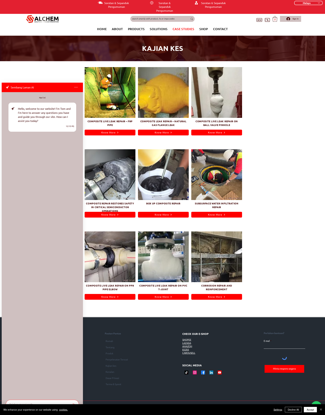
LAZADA (186, 343)
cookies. (63, 409)
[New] (259, 19)
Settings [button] (278, 409)
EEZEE (185, 349)
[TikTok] (186, 372)
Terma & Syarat (113, 384)
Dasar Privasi (112, 378)
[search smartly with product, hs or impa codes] (192, 19)
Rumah (109, 341)
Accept (310, 409)
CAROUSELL (188, 353)
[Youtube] (220, 372)
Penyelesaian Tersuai (117, 359)
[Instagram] (195, 372)
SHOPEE (186, 339)
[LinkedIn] (211, 372)
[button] (275, 19)
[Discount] (267, 19)
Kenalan (110, 372)
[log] (42, 245)
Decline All (293, 409)
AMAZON (187, 346)
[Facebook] (203, 372)
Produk (109, 353)
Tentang (110, 347)
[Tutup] (321, 409)
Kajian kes (111, 365)
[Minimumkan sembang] (76, 87)
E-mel (267, 341)
